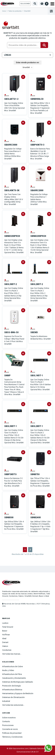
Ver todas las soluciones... (13, 705)
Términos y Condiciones (12, 737)
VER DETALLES (14, 116)
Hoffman (6, 634)
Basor (4, 631)
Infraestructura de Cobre (12, 666)
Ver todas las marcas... (11, 654)
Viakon (5, 646)
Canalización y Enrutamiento (14, 678)
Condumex (6, 650)
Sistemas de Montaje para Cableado (17, 682)
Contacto (6, 721)
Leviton (5, 623)
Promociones (7, 725)
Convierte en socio (10, 729)
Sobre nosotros (9, 717)
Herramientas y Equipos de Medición (17, 693)
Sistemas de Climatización (13, 697)
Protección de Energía (11, 686)
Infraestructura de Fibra (12, 674)
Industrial (6, 701)
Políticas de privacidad (11, 733)
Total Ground (7, 627)
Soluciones (25, 3)
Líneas (7, 55)
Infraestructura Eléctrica (12, 689)
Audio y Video (8, 670)
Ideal (4, 638)
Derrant (5, 642)
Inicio (4, 11)
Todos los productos (15, 11)
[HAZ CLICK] (48, 748)
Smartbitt (27, 11)
